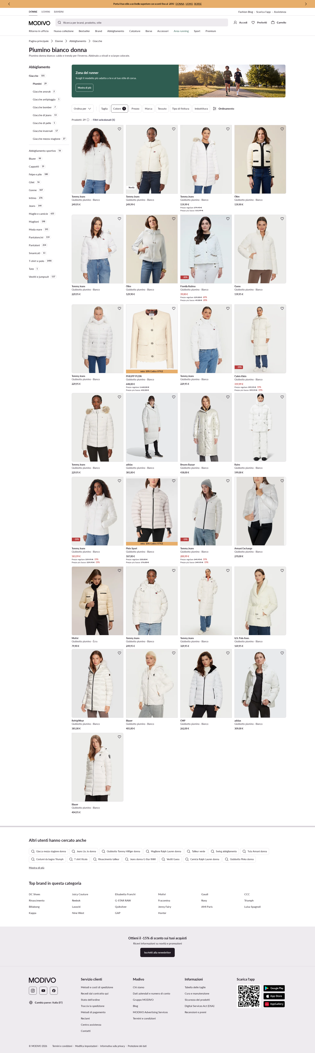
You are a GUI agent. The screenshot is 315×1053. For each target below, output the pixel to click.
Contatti (86, 1030)
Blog (135, 1005)
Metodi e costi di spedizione (97, 987)
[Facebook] (54, 991)
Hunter (162, 912)
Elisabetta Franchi (125, 894)
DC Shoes (34, 894)
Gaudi (204, 894)
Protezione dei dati (137, 1046)
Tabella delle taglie (195, 987)
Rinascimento (36, 900)
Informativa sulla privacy (112, 1046)
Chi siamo (138, 987)
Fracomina (164, 900)
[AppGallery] (274, 1004)
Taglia (104, 108)
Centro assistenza (91, 1024)
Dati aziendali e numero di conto (151, 993)
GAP (117, 912)
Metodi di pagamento (93, 1012)
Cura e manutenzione (197, 993)
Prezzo (135, 108)
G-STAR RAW (123, 900)
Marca (148, 108)
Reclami (85, 1018)
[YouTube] (43, 991)
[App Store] (274, 996)
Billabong (34, 906)
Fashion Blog (245, 11)
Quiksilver (121, 906)
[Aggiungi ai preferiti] (119, 129)
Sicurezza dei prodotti (197, 999)
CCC (247, 894)
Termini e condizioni (144, 1018)
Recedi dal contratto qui (94, 993)
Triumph (249, 900)
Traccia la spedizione (92, 1005)
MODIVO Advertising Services (150, 1012)
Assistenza (280, 11)
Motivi (162, 894)
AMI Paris (207, 906)
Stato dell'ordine (90, 999)
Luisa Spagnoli (252, 906)
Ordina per (80, 108)
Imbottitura (201, 108)
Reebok (76, 900)
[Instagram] (33, 991)
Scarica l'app (263, 11)
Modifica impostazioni (86, 1046)
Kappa (32, 912)
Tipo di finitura (180, 108)
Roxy (204, 900)
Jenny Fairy (164, 906)
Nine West (78, 912)
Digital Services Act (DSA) (199, 1005)
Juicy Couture (80, 894)
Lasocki (76, 906)
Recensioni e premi (195, 1012)
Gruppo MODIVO (143, 999)
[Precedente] (9, 4)
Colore (119, 108)
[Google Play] (274, 988)
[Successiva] (306, 4)
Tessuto (162, 108)
